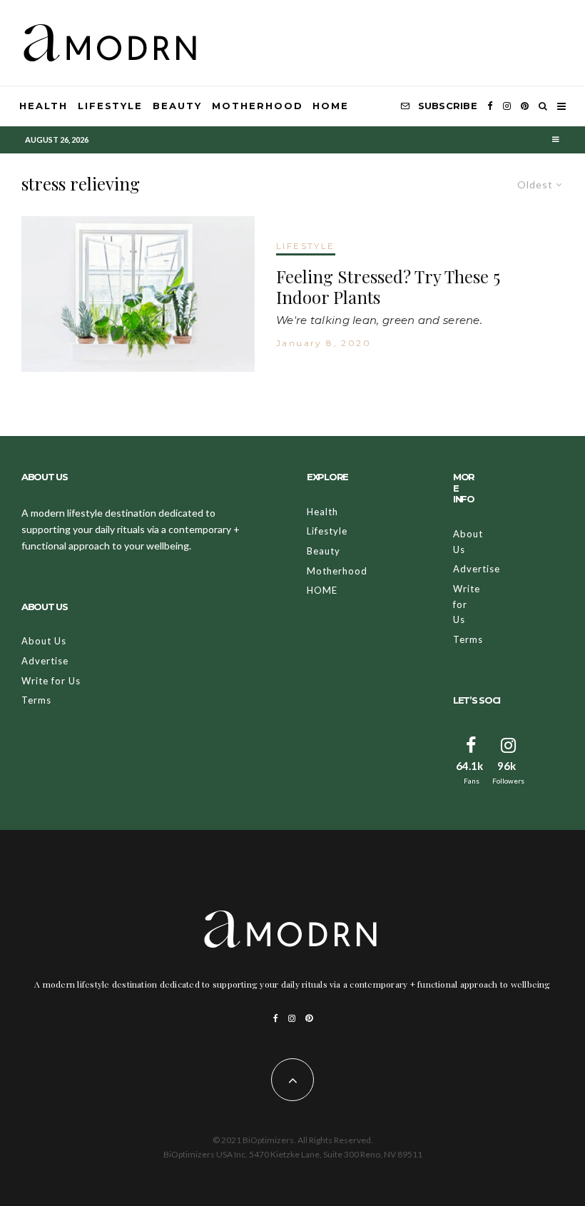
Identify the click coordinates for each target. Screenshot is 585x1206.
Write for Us (51, 680)
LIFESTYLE (305, 245)
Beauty (177, 105)
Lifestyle (110, 105)
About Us (43, 641)
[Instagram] (507, 106)
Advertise (44, 661)
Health (43, 105)
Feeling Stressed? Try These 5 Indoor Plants (388, 287)
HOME (330, 105)
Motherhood (257, 105)
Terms (36, 700)
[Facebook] (490, 106)
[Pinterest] (525, 106)
